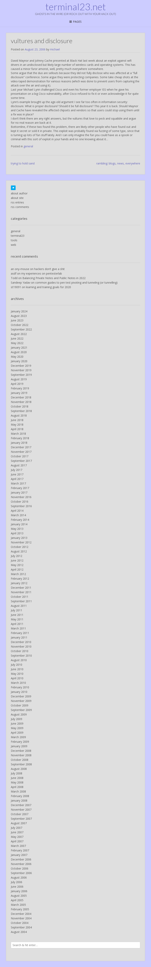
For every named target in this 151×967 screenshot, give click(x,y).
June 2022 (17, 338)
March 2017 (18, 483)
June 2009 (17, 723)
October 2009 (19, 705)
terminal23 (17, 236)
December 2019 (21, 365)
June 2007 (17, 832)
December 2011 (21, 587)
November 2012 (21, 542)
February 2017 (20, 488)
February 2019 (20, 388)
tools (14, 240)
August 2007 (19, 823)
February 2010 (20, 687)
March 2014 (18, 515)
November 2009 (21, 701)
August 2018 (19, 415)
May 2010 (17, 674)
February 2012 (20, 578)
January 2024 (19, 311)
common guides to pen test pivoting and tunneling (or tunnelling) (76, 282)
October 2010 (19, 651)
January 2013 (19, 538)
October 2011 (19, 597)
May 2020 (17, 356)
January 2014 (19, 524)
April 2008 (17, 787)
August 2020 (19, 352)
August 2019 (19, 379)
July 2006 (16, 882)
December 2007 (21, 805)
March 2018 (18, 433)
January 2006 (19, 891)
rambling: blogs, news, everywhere (118, 163)
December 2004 (21, 914)
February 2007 (20, 850)
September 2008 (21, 764)
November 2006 (21, 864)
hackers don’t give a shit (49, 269)
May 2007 (17, 837)
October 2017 (19, 456)
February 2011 (20, 633)
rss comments (20, 207)
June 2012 (17, 560)
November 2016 (21, 497)
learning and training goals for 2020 (48, 287)
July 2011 (16, 610)
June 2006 (17, 886)
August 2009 (19, 714)
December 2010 (21, 642)
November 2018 (21, 402)
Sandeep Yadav (20, 282)
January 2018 (19, 443)
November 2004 (21, 918)
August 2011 (19, 606)
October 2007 (19, 814)
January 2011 (19, 637)
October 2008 (19, 760)
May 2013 (17, 529)
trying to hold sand (23, 163)
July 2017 (16, 470)
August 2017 (19, 465)
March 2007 (18, 846)
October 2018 (19, 406)
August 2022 (19, 334)
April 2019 (17, 384)
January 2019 (19, 393)
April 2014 (17, 510)
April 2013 (17, 533)
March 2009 (18, 737)
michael (55, 49)
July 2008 (16, 773)
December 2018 (21, 397)
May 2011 (17, 619)
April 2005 (17, 900)
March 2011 (18, 628)
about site (17, 198)
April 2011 (17, 624)
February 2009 (20, 741)
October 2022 (19, 325)
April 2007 (17, 841)
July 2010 (16, 664)
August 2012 (19, 551)
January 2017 (19, 492)
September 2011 (21, 601)
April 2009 (17, 732)
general (28, 146)
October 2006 (19, 868)
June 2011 (17, 615)
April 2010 (17, 678)
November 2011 (21, 592)
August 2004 (19, 932)
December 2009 (21, 696)
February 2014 (20, 520)
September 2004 (21, 927)
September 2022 (21, 329)
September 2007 (21, 818)
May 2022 (17, 343)
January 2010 (19, 692)
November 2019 (21, 370)
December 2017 (21, 447)
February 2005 (20, 909)
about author (19, 193)
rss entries (17, 202)
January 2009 (19, 746)
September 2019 (21, 375)
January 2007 (19, 855)
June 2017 (17, 474)
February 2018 (20, 438)
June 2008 (17, 778)
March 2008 (18, 791)
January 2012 (19, 583)
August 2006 (19, 877)
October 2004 (19, 923)
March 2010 (18, 683)
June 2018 (17, 420)
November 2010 (21, 646)
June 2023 (17, 320)
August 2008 (19, 769)
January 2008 (19, 800)
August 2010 (19, 660)
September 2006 (21, 873)
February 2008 (20, 796)
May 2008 (17, 782)
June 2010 (17, 669)
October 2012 (19, 547)
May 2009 (17, 728)
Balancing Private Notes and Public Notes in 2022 (54, 278)
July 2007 (16, 828)
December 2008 (21, 751)
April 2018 (17, 429)
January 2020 (19, 361)
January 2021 (19, 347)
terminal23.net (75, 6)
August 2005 (19, 895)
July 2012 (16, 556)
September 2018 (21, 411)
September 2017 (21, 461)
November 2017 (21, 452)
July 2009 (16, 719)
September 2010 (21, 655)
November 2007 (21, 809)
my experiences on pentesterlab (41, 273)
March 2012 (18, 574)
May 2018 (17, 424)
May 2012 (17, 565)
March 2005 (18, 905)
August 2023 (19, 316)
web (13, 245)
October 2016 (19, 501)
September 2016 (21, 506)
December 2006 (21, 859)
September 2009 (21, 710)
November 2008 (21, 755)
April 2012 (17, 569)
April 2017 (17, 479)
